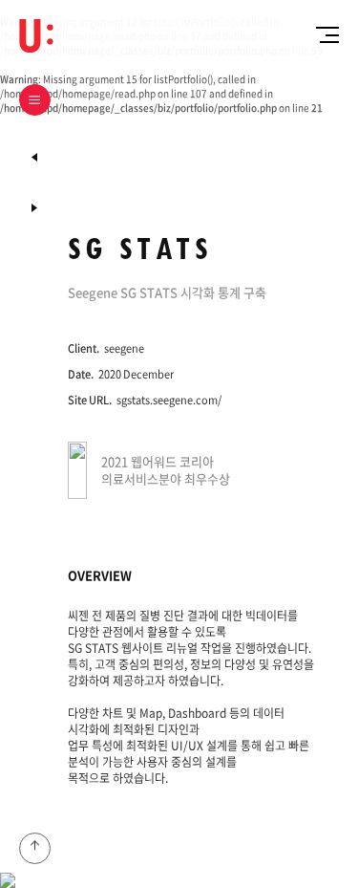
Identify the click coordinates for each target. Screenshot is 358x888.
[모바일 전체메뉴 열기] (323, 35)
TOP (35, 848)
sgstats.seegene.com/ (168, 400)
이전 (35, 208)
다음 (35, 157)
